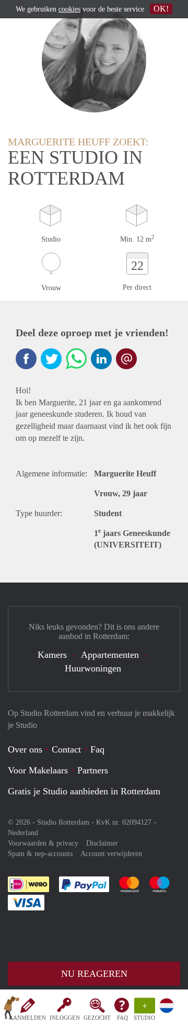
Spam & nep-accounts (40, 854)
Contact (66, 749)
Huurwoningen (93, 668)
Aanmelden (27, 1017)
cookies (69, 9)
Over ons (25, 749)
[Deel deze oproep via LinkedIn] (101, 358)
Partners (92, 770)
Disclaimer (102, 843)
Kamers (52, 654)
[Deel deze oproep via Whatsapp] (76, 358)
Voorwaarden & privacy (43, 843)
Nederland (23, 833)
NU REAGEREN (94, 973)
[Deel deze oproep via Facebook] (26, 358)
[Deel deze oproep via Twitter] (51, 358)
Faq (97, 749)
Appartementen (110, 654)
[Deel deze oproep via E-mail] (126, 358)
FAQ (122, 1017)
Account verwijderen (111, 854)
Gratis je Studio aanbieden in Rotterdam (84, 791)
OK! (161, 8)
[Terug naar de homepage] (11, 1010)
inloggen (65, 1017)
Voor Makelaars (38, 770)
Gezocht (97, 1017)
